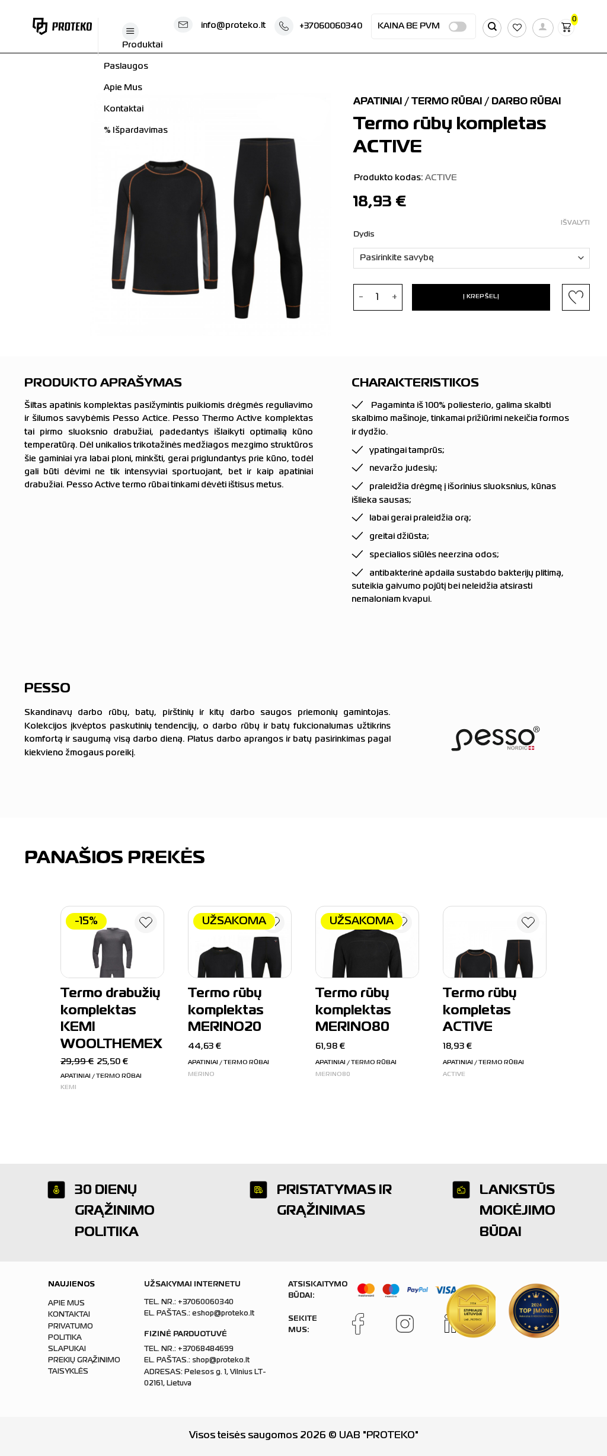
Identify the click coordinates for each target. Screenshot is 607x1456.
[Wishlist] (146, 924)
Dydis (364, 234)
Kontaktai (123, 109)
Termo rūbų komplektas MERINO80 (353, 1010)
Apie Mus (123, 87)
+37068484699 (206, 1349)
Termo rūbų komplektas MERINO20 (226, 1010)
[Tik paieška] (492, 27)
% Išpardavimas (136, 130)
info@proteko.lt (233, 25)
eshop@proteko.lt (223, 1314)
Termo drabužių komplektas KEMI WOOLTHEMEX (111, 1019)
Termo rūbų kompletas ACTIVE (479, 1010)
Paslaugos (126, 66)
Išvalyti (575, 223)
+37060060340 (330, 26)
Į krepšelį (481, 296)
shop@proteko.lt (221, 1361)
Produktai (142, 45)
